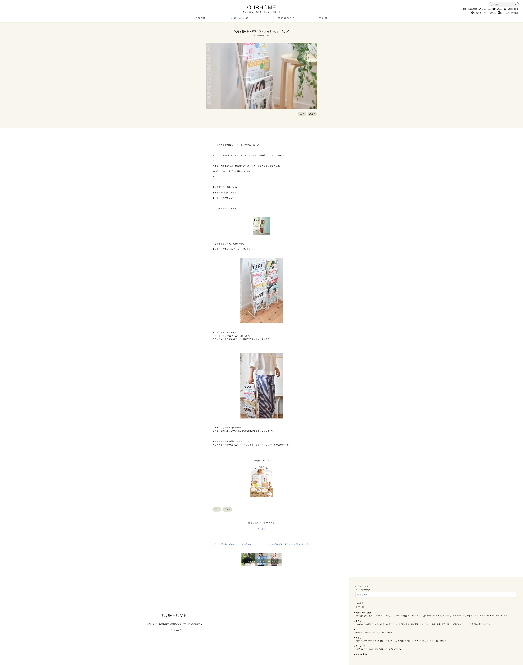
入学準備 (473, 624)
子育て (357, 640)
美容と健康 (436, 624)
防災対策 (445, 624)
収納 (407, 624)
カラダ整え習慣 (361, 615)
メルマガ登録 (513, 13)
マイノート (464, 624)
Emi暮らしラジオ (512, 9)
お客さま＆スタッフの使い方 (366, 649)
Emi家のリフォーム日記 (395, 624)
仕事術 (389, 632)
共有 (313, 114)
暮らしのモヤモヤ (485, 624)
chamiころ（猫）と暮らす (436, 640)
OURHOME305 (471, 9)
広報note (493, 13)
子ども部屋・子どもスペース (385, 640)
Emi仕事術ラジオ (480, 13)
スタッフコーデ (415, 615)
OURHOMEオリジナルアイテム (390, 649)
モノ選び (261, 528)
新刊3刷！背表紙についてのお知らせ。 (237, 544)
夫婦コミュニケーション (416, 640)
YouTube (498, 9)
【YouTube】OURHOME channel (498, 615)
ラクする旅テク (448, 615)
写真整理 (401, 640)
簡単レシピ (461, 615)
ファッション (425, 624)
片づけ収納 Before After (432, 615)
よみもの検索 (361, 654)
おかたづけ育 (367, 640)
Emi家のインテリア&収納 (374, 624)
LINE (502, 13)
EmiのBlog (359, 624)
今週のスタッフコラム (475, 615)
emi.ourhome (486, 9)
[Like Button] (301, 114)
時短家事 (414, 624)
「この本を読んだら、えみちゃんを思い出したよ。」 (288, 544)
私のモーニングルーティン (379, 615)
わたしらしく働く (378, 632)
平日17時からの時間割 (399, 615)
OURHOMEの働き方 (362, 632)
